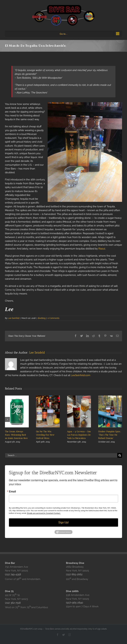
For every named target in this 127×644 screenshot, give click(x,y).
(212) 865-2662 (74, 574)
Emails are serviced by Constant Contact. (44, 513)
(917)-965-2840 (74, 602)
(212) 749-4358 (13, 574)
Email (12, 491)
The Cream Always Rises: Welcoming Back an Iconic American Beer (16, 434)
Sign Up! (63, 522)
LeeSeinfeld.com (80, 375)
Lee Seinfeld (13, 318)
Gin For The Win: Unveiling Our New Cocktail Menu (45, 434)
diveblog (41, 318)
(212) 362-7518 (13, 602)
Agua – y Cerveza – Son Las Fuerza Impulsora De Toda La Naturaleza (79, 434)
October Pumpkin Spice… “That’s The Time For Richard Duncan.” (109, 434)
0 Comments (53, 318)
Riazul (101, 248)
